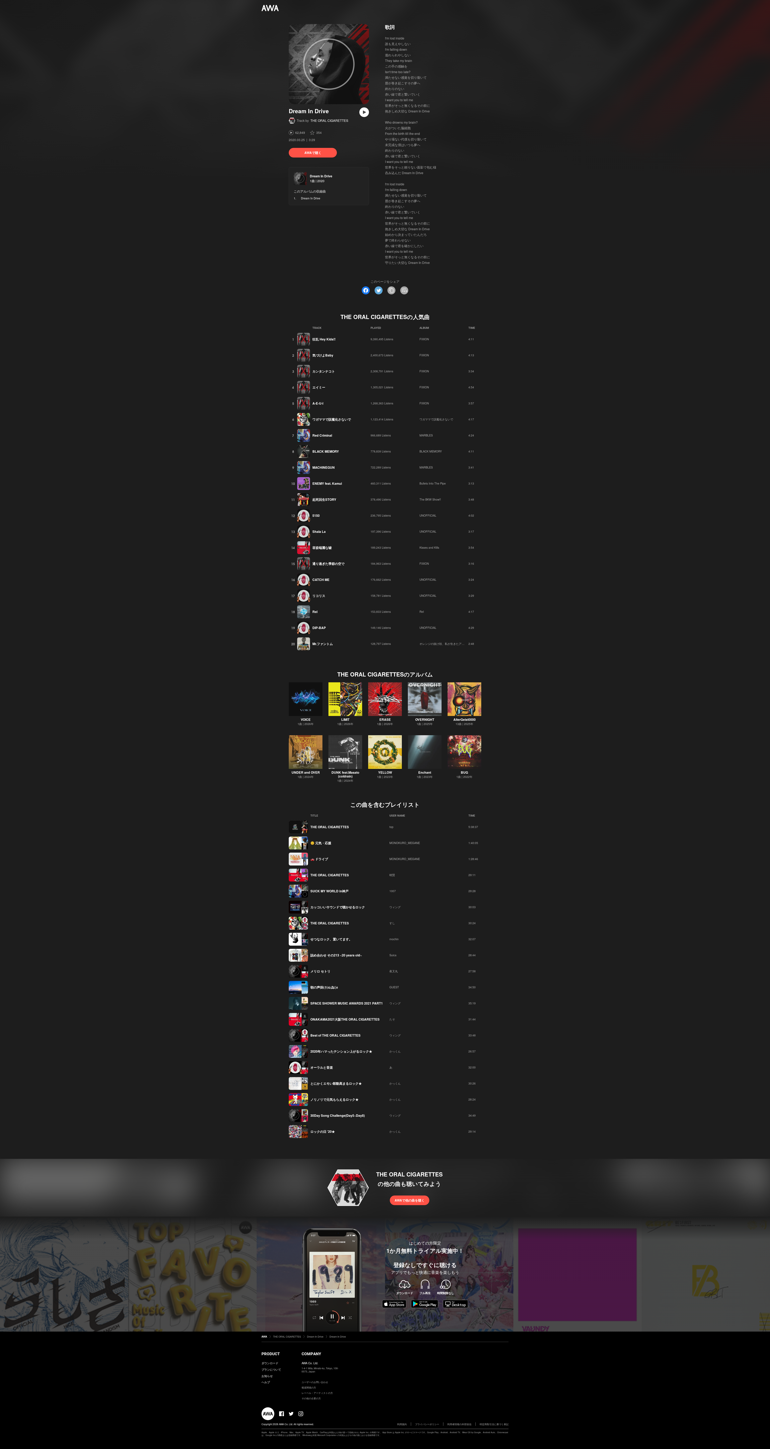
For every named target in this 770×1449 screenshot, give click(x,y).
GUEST (394, 987)
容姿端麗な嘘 (322, 547)
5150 (316, 515)
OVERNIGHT (424, 719)
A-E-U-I (317, 403)
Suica (392, 955)
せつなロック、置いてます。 (331, 939)
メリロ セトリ (320, 971)
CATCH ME (320, 579)
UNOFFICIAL (427, 515)
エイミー (318, 387)
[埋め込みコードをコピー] (404, 290)
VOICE (306, 719)
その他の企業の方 (311, 1398)
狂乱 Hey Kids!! (323, 339)
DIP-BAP (319, 627)
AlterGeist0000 (464, 719)
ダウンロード (269, 1363)
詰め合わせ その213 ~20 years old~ (336, 955)
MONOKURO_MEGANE (404, 843)
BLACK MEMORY (325, 451)
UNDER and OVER (306, 772)
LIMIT (345, 719)
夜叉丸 (393, 971)
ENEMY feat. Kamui (327, 483)
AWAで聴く (312, 152)
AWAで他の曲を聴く (410, 1200)
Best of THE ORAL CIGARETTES (335, 1035)
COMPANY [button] (311, 1353)
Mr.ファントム (322, 643)
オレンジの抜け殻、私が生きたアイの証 (444, 644)
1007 (392, 891)
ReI (314, 611)
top (391, 827)
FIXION (424, 339)
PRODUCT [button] (270, 1353)
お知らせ (267, 1376)
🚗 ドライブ (319, 859)
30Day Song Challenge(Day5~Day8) (337, 1115)
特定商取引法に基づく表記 (494, 1424)
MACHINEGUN (323, 467)
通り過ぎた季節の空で (328, 563)
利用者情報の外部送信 (459, 1424)
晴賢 (392, 875)
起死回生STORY (324, 499)
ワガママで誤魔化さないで (331, 419)
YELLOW (385, 772)
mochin (394, 939)
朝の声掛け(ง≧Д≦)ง (324, 987)
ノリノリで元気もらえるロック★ (334, 1099)
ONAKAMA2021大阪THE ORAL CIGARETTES (345, 1019)
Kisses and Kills (429, 547)
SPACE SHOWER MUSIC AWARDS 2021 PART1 (346, 1003)
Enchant (424, 772)
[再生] (364, 112)
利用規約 (402, 1424)
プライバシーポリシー (427, 1424)
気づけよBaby (322, 355)
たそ (392, 1019)
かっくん (395, 1051)
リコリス (318, 595)
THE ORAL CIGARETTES (329, 120)
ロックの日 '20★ (322, 1131)
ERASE (385, 719)
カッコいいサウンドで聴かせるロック (337, 907)
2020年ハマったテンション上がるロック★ (341, 1051)
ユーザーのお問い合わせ (315, 1382)
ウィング (395, 907)
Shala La (319, 531)
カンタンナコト (323, 371)
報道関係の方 (309, 1387)
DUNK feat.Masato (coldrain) (345, 774)
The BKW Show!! (430, 499)
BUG (464, 772)
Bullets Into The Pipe (432, 483)
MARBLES (426, 435)
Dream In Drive (321, 176)
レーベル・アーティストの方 (317, 1392)
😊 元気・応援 (320, 843)
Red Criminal (322, 435)
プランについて (271, 1369)
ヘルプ (265, 1382)
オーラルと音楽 (321, 1067)
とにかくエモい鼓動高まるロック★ (336, 1083)
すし (392, 923)
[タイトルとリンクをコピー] (391, 290)
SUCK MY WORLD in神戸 (329, 891)
